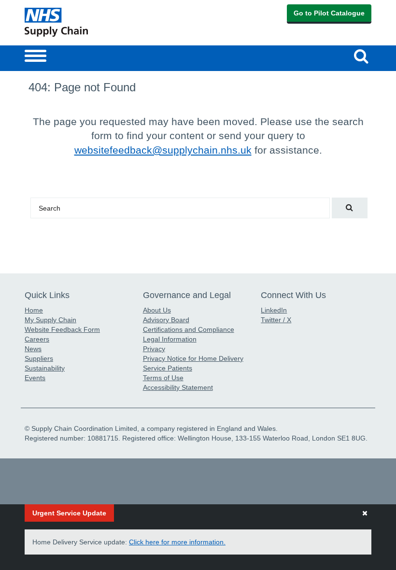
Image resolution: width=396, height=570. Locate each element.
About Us (157, 310)
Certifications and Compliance (188, 329)
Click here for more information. (177, 542)
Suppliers (39, 358)
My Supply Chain (50, 320)
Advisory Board (166, 320)
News (33, 349)
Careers (37, 339)
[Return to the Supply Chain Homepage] (109, 22)
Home (34, 310)
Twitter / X (276, 320)
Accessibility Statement (178, 387)
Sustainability (45, 368)
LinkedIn (274, 310)
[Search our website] (350, 208)
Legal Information (170, 339)
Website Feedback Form (62, 329)
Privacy (154, 349)
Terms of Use (163, 378)
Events (35, 378)
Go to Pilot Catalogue (329, 13)
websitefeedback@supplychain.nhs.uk (163, 150)
